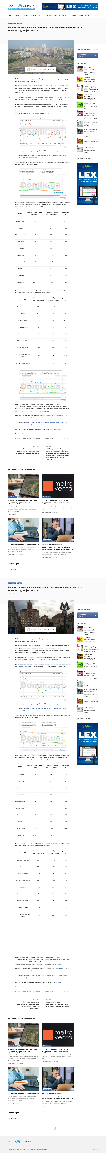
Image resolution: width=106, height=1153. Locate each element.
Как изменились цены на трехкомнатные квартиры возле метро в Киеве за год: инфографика (57, 1004)
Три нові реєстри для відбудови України (23, 544)
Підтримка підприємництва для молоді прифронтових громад (90, 80)
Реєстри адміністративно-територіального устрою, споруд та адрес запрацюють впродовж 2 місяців (57, 547)
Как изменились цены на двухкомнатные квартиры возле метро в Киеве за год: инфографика (27, 451)
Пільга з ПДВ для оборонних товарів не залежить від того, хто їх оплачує (90, 150)
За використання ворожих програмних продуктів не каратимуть (91, 123)
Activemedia (45, 1149)
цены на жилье (19, 440)
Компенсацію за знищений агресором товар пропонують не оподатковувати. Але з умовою (90, 71)
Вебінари (57, 15)
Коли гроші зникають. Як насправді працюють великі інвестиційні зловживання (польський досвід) (91, 133)
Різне (80, 15)
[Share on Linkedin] (9, 97)
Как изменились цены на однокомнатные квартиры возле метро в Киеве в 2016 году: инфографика (28, 1005)
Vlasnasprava (12, 514)
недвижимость (36, 438)
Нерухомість (11, 23)
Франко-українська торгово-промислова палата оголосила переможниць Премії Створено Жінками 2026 (90, 115)
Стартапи (25, 15)
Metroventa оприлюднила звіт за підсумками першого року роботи (55, 501)
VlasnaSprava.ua (12, 1149)
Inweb (31, 1149)
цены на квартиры (29, 440)
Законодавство (35, 15)
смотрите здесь (55, 151)
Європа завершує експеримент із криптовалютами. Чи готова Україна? (89, 97)
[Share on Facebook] (9, 89)
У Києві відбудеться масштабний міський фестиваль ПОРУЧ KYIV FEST (90, 106)
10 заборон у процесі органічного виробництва (91, 140)
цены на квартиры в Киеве (31, 994)
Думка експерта (47, 15)
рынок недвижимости (48, 438)
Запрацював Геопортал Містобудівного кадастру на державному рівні (23, 501)
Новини (17, 15)
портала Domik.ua (28, 86)
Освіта (64, 15)
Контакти (95, 1149)
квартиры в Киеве (26, 438)
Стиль (87, 15)
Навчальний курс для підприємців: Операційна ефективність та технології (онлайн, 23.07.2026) (91, 88)
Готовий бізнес (72, 15)
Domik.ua (17, 438)
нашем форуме (56, 429)
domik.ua (24, 434)
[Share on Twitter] (9, 93)
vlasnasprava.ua (37, 69)
